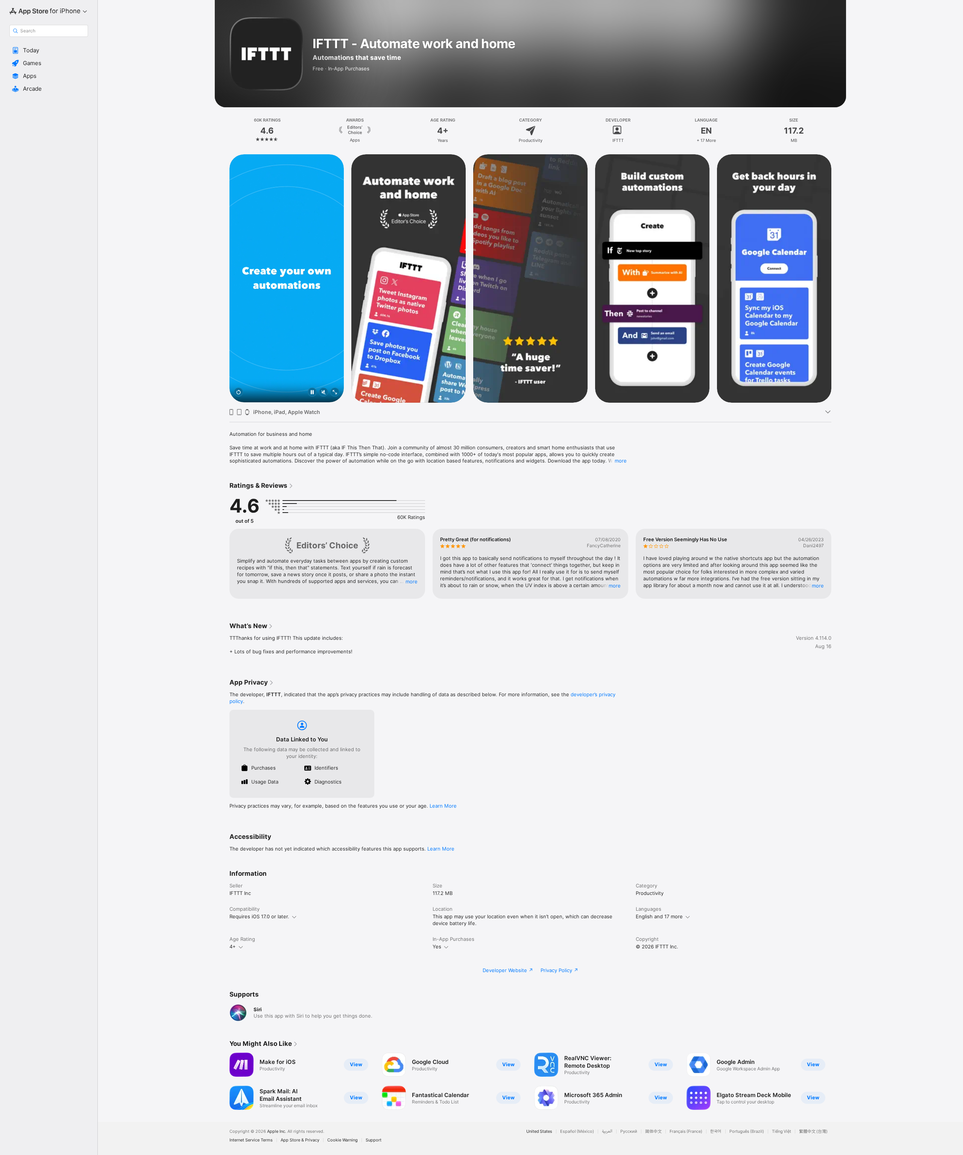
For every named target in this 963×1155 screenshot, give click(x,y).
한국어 (715, 1131)
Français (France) (686, 1131)
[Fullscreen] (334, 393)
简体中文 (653, 1131)
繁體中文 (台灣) (813, 1131)
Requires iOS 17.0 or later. (259, 916)
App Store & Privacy (300, 1140)
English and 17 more (659, 916)
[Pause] (312, 393)
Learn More (443, 806)
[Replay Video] (238, 393)
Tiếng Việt (781, 1131)
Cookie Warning (342, 1140)
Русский (628, 1131)
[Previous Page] (222, 278)
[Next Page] (839, 278)
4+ (232, 946)
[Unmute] (323, 393)
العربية (607, 1131)
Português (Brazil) (746, 1131)
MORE (412, 581)
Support (373, 1140)
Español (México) (577, 1131)
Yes (437, 946)
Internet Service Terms (251, 1140)
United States (539, 1131)
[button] (49, 50)
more (621, 461)
